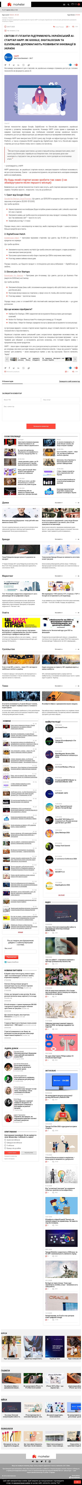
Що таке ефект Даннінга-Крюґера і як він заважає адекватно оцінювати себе (33, 1445)
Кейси (4, 1399)
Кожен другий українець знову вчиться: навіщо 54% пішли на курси (23, 875)
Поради (61, 27)
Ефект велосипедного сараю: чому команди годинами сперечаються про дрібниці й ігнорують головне (55, 1445)
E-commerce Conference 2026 (66, 859)
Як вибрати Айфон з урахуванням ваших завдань (11, 1387)
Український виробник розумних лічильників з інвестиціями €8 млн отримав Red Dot (24, 909)
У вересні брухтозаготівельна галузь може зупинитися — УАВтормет (20, 1024)
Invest (57, 27)
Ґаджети (5, 1370)
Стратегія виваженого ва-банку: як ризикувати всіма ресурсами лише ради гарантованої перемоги (19, 1033)
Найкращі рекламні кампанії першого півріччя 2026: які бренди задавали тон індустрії (59, 1025)
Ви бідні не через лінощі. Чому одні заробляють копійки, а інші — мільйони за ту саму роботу (61, 1284)
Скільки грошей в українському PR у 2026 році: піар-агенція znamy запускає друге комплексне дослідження (23, 859)
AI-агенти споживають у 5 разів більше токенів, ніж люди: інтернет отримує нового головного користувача (65, 445)
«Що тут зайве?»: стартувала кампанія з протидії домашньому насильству (23, 842)
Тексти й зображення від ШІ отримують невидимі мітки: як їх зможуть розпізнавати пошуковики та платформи (24, 884)
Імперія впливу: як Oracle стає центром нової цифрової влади (59, 1316)
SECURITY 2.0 (59, 872)
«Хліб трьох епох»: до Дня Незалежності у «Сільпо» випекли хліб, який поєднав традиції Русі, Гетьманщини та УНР (28, 484)
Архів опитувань (9, 1159)
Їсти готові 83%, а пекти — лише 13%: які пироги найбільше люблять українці (67, 453)
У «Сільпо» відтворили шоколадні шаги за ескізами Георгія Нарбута (23, 901)
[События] (76, 4)
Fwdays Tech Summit (62, 846)
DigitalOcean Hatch (11, 238)
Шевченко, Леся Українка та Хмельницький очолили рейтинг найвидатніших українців (66, 462)
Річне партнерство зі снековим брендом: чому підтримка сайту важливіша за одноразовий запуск (33, 1416)
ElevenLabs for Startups (13, 275)
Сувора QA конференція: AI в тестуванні (65, 741)
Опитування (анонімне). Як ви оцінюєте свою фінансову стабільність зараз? (20, 1136)
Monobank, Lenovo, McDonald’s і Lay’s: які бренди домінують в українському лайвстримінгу (23, 893)
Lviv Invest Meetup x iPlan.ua (65, 767)
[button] (78, 502)
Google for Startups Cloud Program (17, 199)
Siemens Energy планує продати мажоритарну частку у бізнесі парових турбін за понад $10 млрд (18, 986)
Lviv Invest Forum (61, 727)
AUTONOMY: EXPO (61, 793)
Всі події (61, 895)
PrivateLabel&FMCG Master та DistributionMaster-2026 (65, 781)
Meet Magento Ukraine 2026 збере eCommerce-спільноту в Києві (66, 755)
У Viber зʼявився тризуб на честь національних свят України (65, 472)
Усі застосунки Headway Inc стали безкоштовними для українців (66, 481)
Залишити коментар (41, 426)
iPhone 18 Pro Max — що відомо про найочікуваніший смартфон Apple (54, 1387)
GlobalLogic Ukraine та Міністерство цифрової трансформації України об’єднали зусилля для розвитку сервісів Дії (24, 926)
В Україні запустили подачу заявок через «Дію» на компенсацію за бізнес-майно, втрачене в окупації (19, 975)
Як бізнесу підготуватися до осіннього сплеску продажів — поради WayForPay (23, 850)
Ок (77, 1482)
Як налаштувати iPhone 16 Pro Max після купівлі (33, 1387)
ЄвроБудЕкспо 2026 (62, 885)
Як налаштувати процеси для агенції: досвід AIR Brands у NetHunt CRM (59, 1096)
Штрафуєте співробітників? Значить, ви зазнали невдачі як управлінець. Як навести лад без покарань (61, 1221)
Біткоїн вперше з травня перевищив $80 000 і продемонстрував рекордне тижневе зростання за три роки (20, 1006)
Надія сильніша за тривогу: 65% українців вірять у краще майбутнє (23, 826)
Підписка (79, 4)
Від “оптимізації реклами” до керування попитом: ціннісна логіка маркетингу (60, 1189)
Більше (20, 932)
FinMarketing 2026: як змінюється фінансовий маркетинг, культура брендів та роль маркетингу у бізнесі (27, 493)
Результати (29, 1153)
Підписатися (11, 957)
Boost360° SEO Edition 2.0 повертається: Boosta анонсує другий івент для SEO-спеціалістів (66, 821)
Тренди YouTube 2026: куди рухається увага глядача (61, 1127)
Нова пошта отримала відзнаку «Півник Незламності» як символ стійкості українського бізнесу (28, 444)
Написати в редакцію (13, 371)
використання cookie (21, 1483)
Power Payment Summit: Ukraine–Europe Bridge (63, 807)
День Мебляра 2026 (62, 832)
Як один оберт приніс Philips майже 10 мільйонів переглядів (59, 1057)
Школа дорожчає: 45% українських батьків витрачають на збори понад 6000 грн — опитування (24, 835)
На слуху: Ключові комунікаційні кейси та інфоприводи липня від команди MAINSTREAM (60, 928)
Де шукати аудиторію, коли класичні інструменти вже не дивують (55, 1416)
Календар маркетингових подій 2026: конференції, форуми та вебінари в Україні (66, 490)
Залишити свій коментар (69, 381)
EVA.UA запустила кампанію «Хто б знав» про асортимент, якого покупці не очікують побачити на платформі (61, 992)
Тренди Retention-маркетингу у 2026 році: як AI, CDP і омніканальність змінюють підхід (61, 1253)
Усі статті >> (59, 502)
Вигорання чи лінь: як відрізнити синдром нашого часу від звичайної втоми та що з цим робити (11, 1445)
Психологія (7, 1428)
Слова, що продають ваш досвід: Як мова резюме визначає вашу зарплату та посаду (20, 995)
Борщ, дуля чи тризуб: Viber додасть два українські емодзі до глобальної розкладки (27, 472)
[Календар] (73, 4)
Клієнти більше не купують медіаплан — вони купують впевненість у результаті (60, 1158)
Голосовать (12, 1153)
